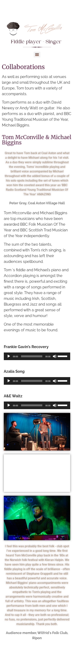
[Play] (9, 356)
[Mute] (55, 356)
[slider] (63, 355)
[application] (37, 356)
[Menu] (37, 54)
